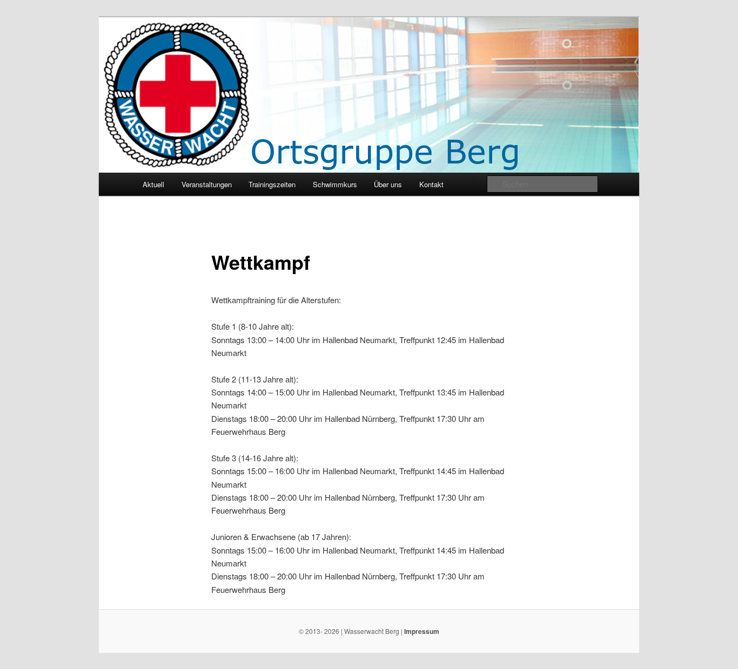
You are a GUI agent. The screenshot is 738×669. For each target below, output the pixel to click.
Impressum (421, 631)
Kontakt (431, 184)
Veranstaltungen (207, 184)
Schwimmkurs (335, 184)
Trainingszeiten (272, 184)
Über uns (388, 184)
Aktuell (153, 184)
